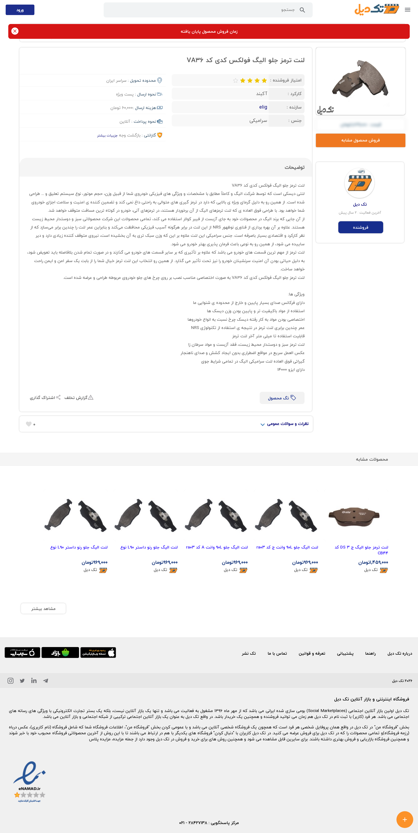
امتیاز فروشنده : (286, 80)
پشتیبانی (345, 653)
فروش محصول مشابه (360, 140)
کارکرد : (295, 93)
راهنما (370, 653)
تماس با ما (277, 653)
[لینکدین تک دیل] (34, 682)
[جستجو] (302, 11)
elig (263, 107)
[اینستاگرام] (11, 682)
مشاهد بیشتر (43, 608)
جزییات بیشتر (107, 135)
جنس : (295, 120)
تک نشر (249, 653)
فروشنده (360, 227)
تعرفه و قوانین (312, 653)
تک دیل (371, 569)
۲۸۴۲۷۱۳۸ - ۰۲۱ (193, 822)
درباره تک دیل (400, 653)
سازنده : (294, 107)
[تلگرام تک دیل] (46, 682)
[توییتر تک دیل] (22, 682)
